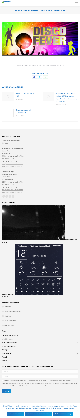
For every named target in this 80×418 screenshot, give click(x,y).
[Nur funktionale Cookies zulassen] (77, 411)
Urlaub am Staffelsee (35, 65)
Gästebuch (8, 316)
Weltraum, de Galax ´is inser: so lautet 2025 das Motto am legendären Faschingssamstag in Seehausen (66, 97)
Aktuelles (7, 307)
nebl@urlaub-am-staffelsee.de (12, 164)
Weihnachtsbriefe (10, 321)
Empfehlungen (9, 325)
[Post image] (8, 96)
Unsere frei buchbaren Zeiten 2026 (25, 94)
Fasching (25, 65)
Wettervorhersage (8, 294)
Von (48, 65)
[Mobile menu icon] (76, 3)
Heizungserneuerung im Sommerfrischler (24, 111)
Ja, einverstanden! (15, 414)
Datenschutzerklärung (18, 380)
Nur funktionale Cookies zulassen (38, 414)
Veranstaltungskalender (12, 311)
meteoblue (5, 297)
